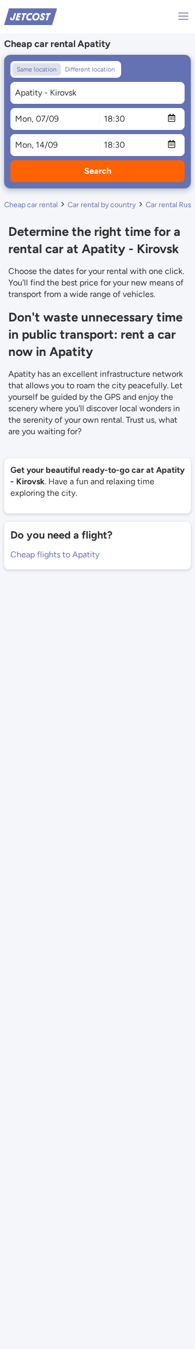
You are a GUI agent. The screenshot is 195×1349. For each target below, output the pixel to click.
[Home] (30, 16)
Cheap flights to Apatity (54, 554)
